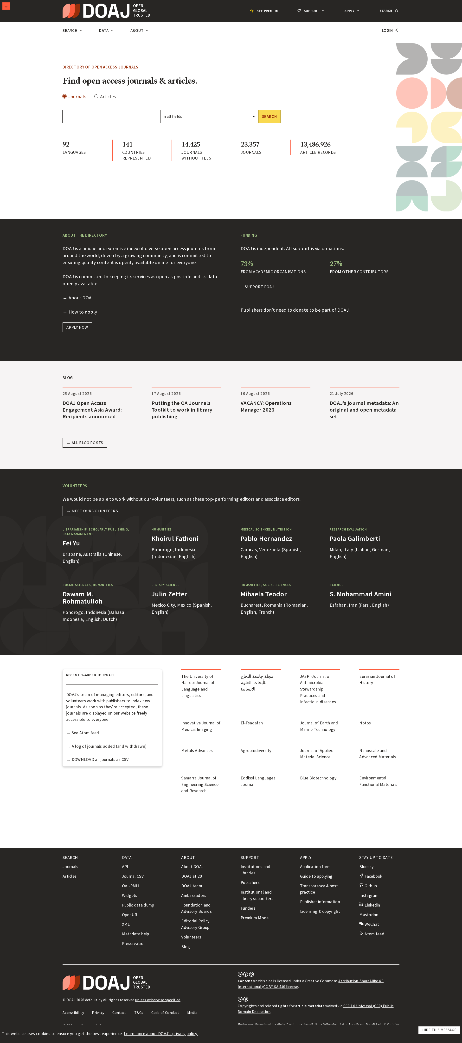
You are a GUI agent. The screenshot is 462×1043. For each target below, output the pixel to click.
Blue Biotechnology (318, 778)
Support (311, 11)
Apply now (77, 327)
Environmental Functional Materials (378, 781)
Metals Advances (197, 750)
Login (387, 30)
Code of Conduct (165, 1012)
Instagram (369, 895)
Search (70, 30)
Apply (350, 11)
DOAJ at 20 (191, 876)
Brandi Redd (374, 1024)
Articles (108, 96)
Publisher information (320, 901)
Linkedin (372, 905)
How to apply (83, 312)
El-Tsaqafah (252, 723)
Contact (119, 1012)
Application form (315, 866)
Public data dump (138, 905)
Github (370, 886)
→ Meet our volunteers (92, 510)
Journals (77, 96)
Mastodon (368, 914)
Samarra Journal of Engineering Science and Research (199, 784)
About (137, 30)
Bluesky (366, 866)
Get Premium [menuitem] (268, 11)
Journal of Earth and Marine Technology (319, 726)
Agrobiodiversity (256, 750)
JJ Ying (342, 1024)
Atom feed (374, 934)
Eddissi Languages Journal (258, 781)
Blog (185, 946)
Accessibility (73, 1012)
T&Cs (138, 1012)
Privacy (98, 1012)
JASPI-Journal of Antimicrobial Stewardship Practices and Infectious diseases (318, 689)
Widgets (129, 895)
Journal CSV (133, 876)
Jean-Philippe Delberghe (320, 1024)
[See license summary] (246, 975)
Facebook (373, 876)
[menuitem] (263, 11)
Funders (248, 908)
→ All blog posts (84, 442)
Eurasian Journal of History (377, 679)
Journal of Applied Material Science (317, 754)
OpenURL (131, 914)
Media (192, 1012)
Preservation (134, 943)
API (125, 866)
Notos (365, 723)
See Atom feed (85, 732)
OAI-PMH (130, 886)
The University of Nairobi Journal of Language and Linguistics (197, 686)
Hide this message (439, 1030)
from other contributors (359, 271)
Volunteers (191, 937)
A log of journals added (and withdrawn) (109, 746)
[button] (388, 11)
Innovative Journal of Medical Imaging (200, 726)
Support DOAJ (259, 286)
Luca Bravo (357, 1024)
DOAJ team (191, 886)
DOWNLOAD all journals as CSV (100, 759)
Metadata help (135, 934)
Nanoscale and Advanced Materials (377, 754)
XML (126, 924)
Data (104, 30)
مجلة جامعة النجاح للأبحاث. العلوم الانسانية (257, 683)
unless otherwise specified (157, 999)
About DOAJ (81, 298)
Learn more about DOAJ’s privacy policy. (161, 1033)
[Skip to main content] (6, 6)
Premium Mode (255, 917)
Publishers (250, 882)
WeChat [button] (371, 924)
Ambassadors (193, 895)
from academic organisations (273, 271)
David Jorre (294, 1024)
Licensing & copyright (320, 911)
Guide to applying (316, 876)
